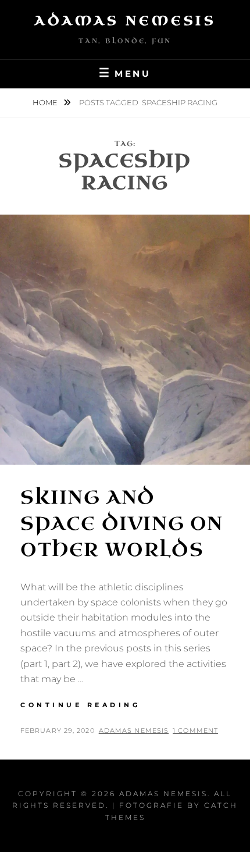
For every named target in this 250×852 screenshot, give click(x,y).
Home (46, 102)
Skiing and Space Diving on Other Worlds (121, 523)
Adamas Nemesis (125, 20)
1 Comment (195, 730)
